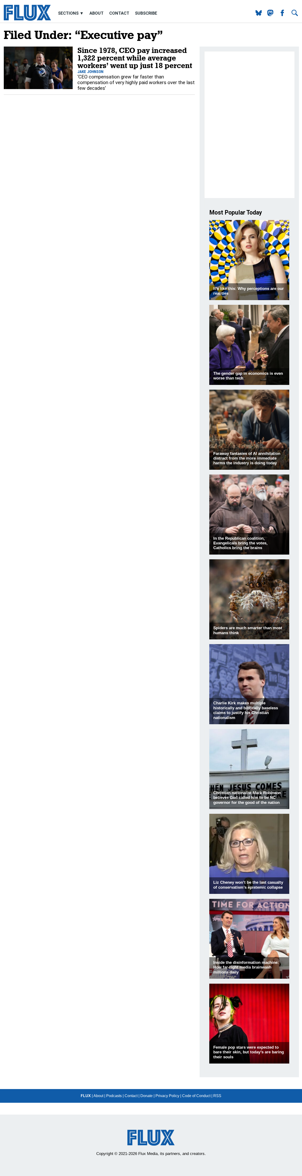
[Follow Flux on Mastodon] (257, 15)
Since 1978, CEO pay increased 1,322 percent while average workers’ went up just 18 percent (134, 58)
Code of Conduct (196, 1096)
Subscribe (146, 13)
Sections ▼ (71, 13)
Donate (146, 1096)
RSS (217, 1096)
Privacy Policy (167, 1096)
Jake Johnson (90, 71)
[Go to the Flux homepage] (27, 19)
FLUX (86, 1096)
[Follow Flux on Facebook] (280, 15)
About (96, 13)
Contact (119, 13)
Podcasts (114, 1096)
